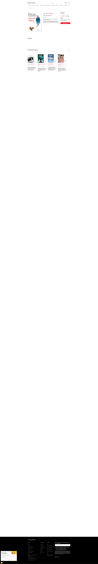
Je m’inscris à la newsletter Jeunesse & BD (44, 287)
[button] (2, 563)
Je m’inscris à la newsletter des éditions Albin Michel (45, 282)
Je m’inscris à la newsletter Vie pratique (44, 285)
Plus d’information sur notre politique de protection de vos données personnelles (49, 293)
